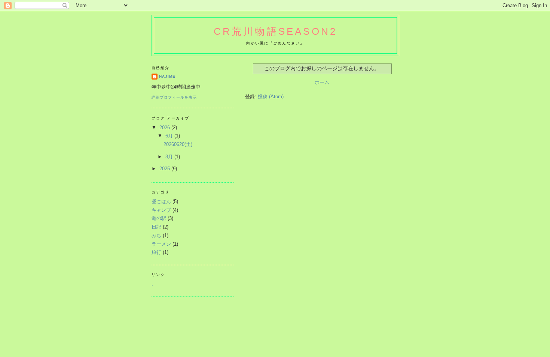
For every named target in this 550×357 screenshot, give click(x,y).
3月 (169, 156)
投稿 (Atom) (271, 96)
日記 (156, 227)
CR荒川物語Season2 (275, 31)
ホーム (322, 82)
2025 (165, 168)
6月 (169, 136)
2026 (165, 127)
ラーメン (161, 244)
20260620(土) (178, 144)
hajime (167, 76)
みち (156, 235)
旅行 (156, 252)
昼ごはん (161, 201)
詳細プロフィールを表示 (174, 97)
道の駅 (159, 218)
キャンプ (161, 210)
